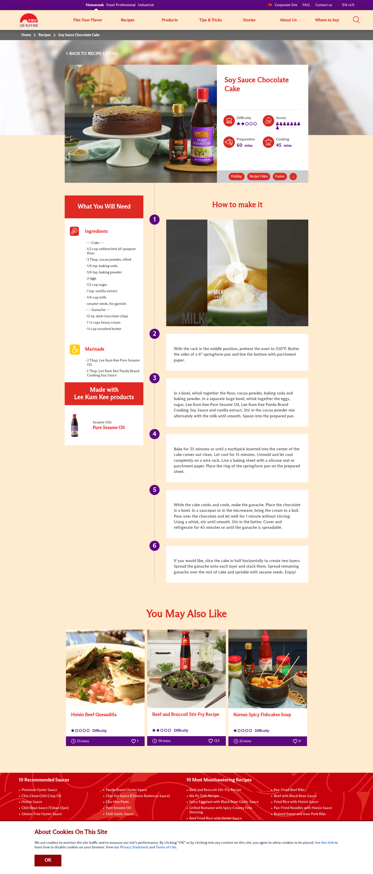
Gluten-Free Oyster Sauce (42, 814)
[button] (356, 19)
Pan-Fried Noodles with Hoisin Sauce (303, 808)
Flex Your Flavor (87, 20)
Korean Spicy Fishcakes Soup (262, 715)
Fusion (279, 176)
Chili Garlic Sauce (119, 814)
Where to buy (327, 20)
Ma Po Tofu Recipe (204, 796)
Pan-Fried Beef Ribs (289, 790)
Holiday (236, 176)
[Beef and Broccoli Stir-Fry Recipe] (186, 669)
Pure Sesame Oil (118, 808)
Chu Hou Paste (117, 802)
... (293, 176)
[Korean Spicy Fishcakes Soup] (267, 669)
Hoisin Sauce (32, 802)
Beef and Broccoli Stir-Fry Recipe (185, 714)
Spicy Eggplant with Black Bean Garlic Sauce (224, 802)
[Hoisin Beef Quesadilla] (105, 669)
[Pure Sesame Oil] (104, 436)
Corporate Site (286, 5)
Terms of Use (166, 847)
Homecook (95, 5)
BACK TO (78, 54)
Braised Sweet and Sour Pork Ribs (300, 814)
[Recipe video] (237, 272)
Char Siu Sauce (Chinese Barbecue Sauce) (138, 796)
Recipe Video (259, 176)
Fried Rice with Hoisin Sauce (296, 802)
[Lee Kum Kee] (29, 23)
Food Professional (120, 5)
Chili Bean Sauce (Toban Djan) (45, 808)
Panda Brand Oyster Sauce (126, 790)
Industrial (146, 5)
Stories (249, 20)
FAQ (306, 5)
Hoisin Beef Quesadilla (93, 715)
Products (170, 20)
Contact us (323, 5)
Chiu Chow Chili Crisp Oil (41, 796)
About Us (288, 20)
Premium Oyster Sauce (39, 790)
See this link (324, 843)
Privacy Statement (134, 847)
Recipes (127, 20)
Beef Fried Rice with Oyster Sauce (215, 818)
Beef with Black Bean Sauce (295, 796)
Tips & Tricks (210, 20)
